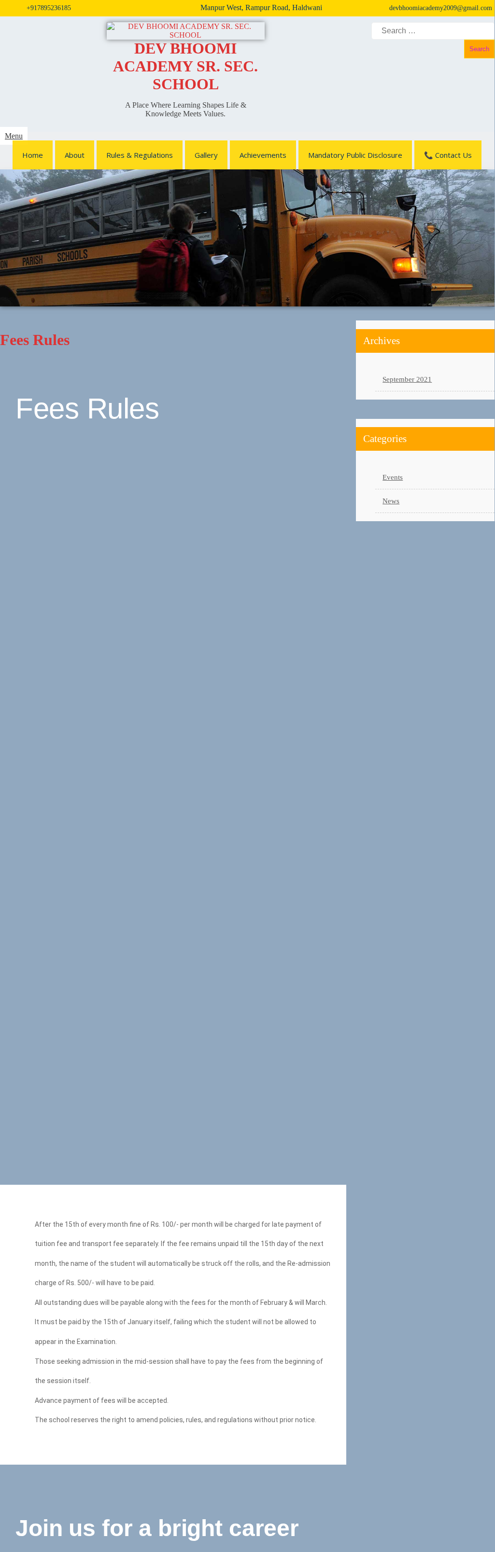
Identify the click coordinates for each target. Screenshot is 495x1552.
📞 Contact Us (448, 155)
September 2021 (407, 379)
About (75, 155)
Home (32, 155)
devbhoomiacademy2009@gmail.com (440, 8)
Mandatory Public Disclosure (355, 155)
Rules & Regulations (139, 155)
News (390, 501)
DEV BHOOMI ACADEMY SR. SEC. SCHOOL (185, 66)
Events (392, 477)
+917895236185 (49, 8)
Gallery (206, 155)
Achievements (263, 155)
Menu (14, 136)
